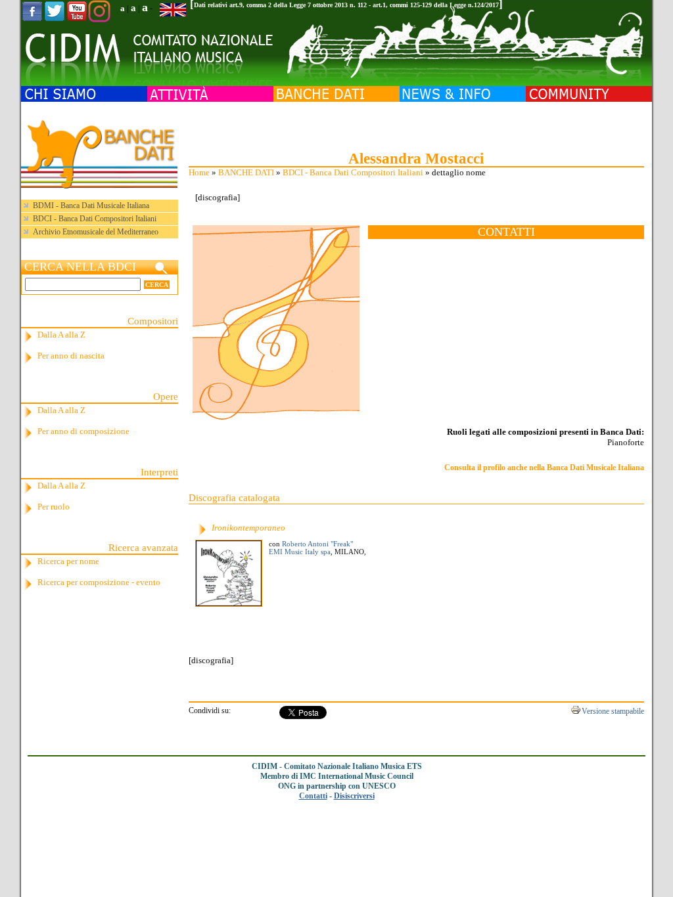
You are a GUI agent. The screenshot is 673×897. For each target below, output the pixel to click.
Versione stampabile (613, 711)
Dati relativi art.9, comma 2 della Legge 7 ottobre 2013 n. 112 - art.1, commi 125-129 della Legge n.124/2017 (346, 5)
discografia (217, 197)
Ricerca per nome (68, 561)
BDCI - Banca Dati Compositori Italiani (353, 172)
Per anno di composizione (83, 431)
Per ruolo (53, 507)
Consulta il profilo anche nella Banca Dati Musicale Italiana (544, 467)
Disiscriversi (354, 795)
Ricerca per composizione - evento (98, 582)
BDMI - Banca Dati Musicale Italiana (91, 205)
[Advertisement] (416, 124)
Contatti (313, 795)
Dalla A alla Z (61, 334)
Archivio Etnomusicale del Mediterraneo (95, 231)
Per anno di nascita (70, 356)
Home (199, 172)
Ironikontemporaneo (248, 528)
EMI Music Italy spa (300, 552)
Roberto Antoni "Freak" (317, 544)
